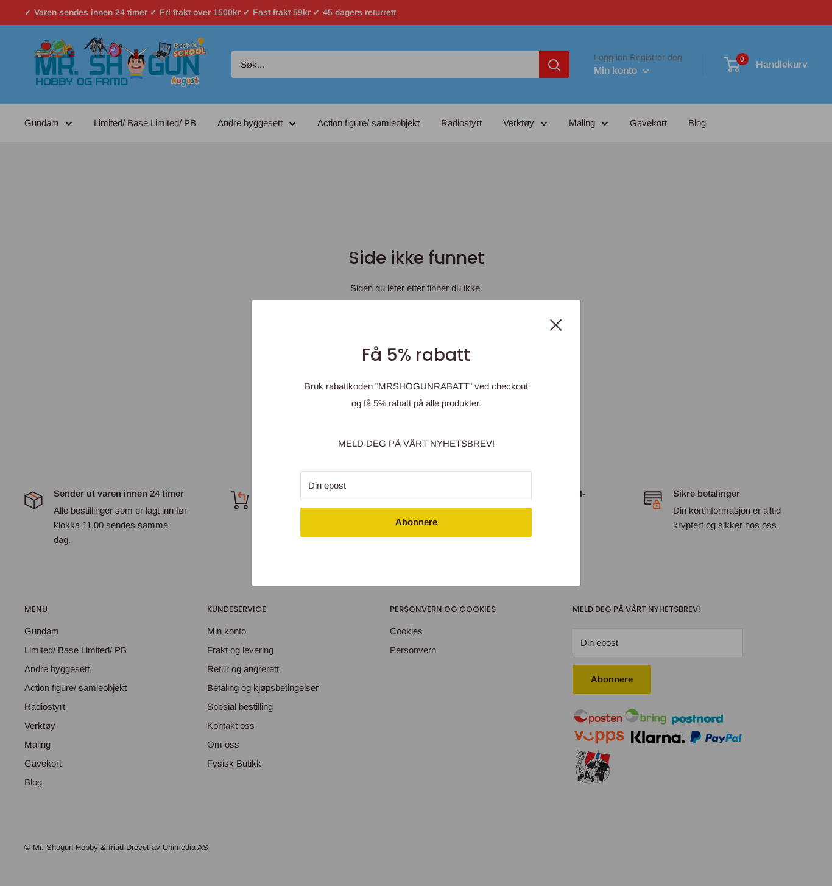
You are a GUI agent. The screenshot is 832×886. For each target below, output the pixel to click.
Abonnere (416, 522)
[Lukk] (556, 323)
